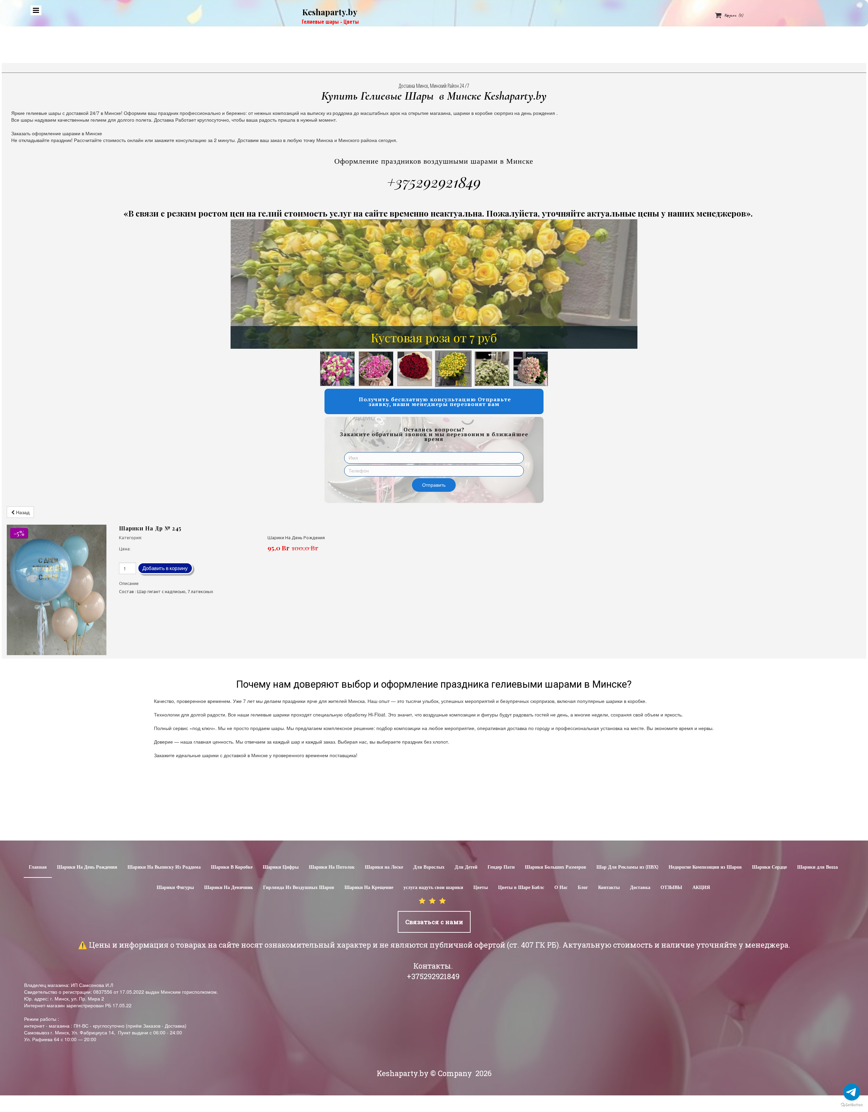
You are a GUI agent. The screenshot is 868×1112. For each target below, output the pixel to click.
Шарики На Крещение (368, 887)
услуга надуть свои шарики (433, 887)
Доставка (640, 887)
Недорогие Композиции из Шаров (705, 867)
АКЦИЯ (701, 887)
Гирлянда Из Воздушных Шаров (298, 887)
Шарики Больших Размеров (555, 867)
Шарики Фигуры (175, 887)
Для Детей (466, 867)
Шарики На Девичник (228, 887)
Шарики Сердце (769, 867)
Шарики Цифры (281, 867)
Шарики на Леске (384, 867)
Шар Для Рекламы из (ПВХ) (627, 867)
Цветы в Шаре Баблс (521, 887)
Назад (22, 512)
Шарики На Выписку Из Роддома (164, 867)
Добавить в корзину (165, 568)
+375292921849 (434, 181)
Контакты (609, 887)
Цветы (480, 887)
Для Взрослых (429, 867)
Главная (38, 867)
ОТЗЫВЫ (671, 887)
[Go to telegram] (851, 1092)
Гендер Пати (501, 867)
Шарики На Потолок (332, 867)
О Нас (561, 887)
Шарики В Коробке (232, 867)
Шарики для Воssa (817, 867)
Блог (583, 887)
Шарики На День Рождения (87, 867)
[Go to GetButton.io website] (852, 1105)
